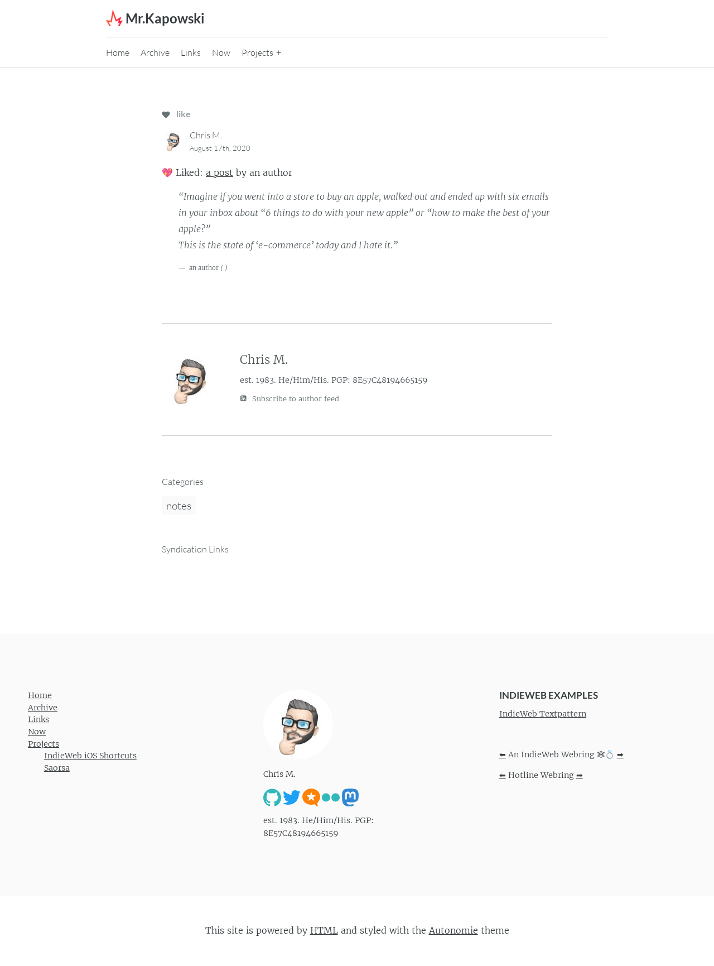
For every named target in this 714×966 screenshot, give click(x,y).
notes (178, 505)
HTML (324, 930)
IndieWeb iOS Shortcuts (90, 756)
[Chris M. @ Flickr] (331, 797)
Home (117, 52)
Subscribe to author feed (294, 398)
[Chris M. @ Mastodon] (350, 797)
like (183, 113)
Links (191, 52)
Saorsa (57, 768)
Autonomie (453, 930)
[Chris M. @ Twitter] (292, 797)
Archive (155, 52)
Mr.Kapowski (165, 18)
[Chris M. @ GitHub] (272, 797)
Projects (257, 52)
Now (221, 52)
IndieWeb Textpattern (542, 714)
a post (219, 172)
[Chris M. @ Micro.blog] (311, 797)
